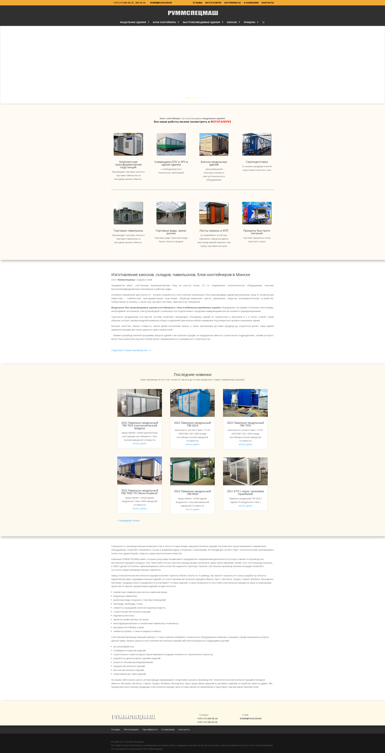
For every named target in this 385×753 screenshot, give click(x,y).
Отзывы (197, 3)
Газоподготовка (257, 162)
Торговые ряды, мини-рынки (171, 232)
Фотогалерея (213, 3)
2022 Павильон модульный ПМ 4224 (192, 424)
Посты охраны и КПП (214, 230)
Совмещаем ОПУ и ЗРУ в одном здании (171, 163)
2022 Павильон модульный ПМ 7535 (245, 424)
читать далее (139, 443)
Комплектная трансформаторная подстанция (128, 164)
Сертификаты (232, 3)
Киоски (232, 22)
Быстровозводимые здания (201, 22)
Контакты (268, 3)
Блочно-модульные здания (214, 163)
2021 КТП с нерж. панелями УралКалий (245, 492)
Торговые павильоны (128, 230)
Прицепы (249, 22)
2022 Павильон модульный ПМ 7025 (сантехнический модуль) (139, 425)
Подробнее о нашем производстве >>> (131, 350)
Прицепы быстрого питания (256, 232)
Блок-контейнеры (164, 22)
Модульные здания (133, 22)
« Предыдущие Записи (128, 520)
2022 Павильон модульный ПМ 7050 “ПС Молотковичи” (139, 492)
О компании (251, 3)
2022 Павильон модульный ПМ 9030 (192, 492)
